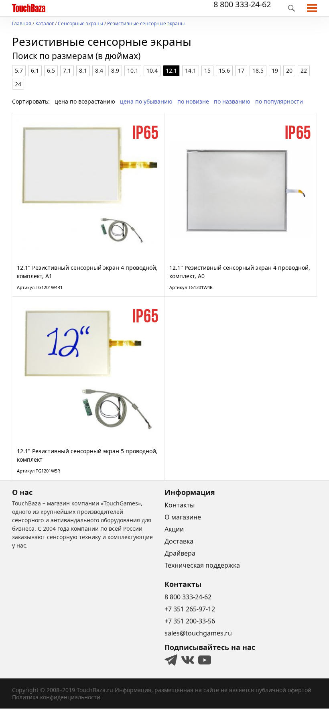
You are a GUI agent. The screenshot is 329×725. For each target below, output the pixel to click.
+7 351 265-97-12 (189, 609)
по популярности (279, 101)
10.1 (132, 70)
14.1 (190, 70)
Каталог (44, 24)
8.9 (115, 70)
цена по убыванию (146, 101)
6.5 (51, 70)
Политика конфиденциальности (56, 697)
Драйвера (179, 553)
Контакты (179, 505)
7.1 (67, 70)
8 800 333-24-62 (242, 4)
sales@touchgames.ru (198, 633)
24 (18, 84)
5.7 (19, 70)
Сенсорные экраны (80, 24)
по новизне (193, 101)
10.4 (152, 70)
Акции (174, 529)
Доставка (178, 541)
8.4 (99, 70)
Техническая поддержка (202, 565)
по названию (232, 101)
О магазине (182, 517)
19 (275, 70)
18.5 (258, 70)
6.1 (35, 70)
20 (289, 70)
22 (304, 70)
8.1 (83, 70)
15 (207, 70)
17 (241, 70)
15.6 (224, 70)
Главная (21, 24)
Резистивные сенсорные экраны (146, 24)
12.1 (171, 70)
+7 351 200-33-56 (189, 621)
